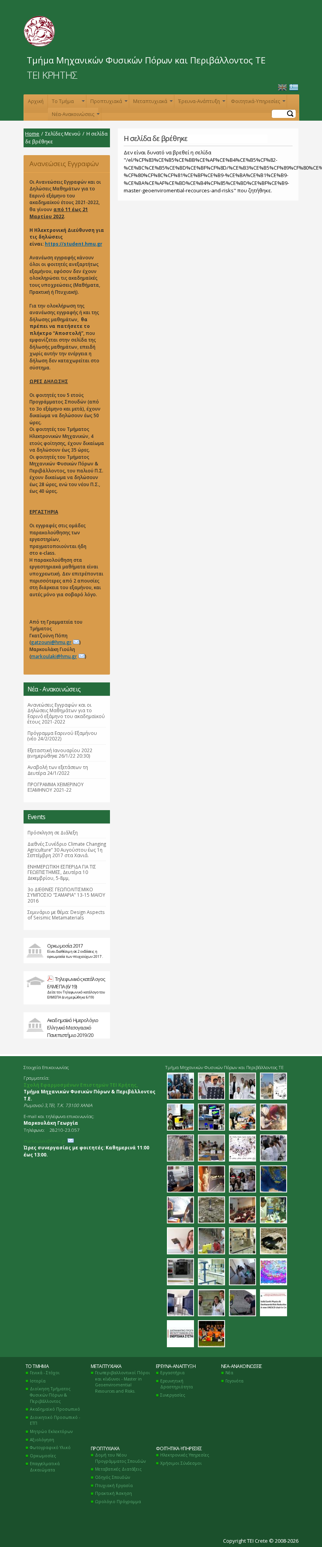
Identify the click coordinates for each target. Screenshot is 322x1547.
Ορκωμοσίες (43, 1455)
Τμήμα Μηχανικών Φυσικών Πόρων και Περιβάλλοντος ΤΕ (146, 60)
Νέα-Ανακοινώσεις (75, 116)
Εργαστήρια (172, 1372)
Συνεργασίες (172, 1395)
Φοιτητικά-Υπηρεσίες (257, 103)
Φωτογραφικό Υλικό (50, 1447)
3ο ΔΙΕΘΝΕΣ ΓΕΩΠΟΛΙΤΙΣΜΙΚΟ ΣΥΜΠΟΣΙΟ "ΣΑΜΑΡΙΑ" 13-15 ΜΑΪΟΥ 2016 (66, 895)
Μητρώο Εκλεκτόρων (51, 1431)
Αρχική (36, 101)
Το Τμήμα (67, 103)
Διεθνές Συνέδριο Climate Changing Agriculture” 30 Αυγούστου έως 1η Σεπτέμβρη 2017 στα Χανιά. (66, 849)
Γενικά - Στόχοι (45, 1372)
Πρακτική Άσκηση (113, 1493)
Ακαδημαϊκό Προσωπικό (55, 1409)
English (282, 87)
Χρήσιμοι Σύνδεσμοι (181, 1463)
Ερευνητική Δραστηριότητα (176, 1384)
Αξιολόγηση (42, 1439)
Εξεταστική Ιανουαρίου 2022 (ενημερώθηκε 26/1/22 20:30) (59, 753)
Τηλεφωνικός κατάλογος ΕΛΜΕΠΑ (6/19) (76, 982)
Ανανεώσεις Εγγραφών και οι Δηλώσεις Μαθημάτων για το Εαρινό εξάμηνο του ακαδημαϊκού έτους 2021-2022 (65, 166)
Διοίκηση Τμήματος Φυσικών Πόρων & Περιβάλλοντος (50, 1395)
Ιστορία (38, 1381)
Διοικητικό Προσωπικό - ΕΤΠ (55, 1420)
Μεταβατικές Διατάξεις (118, 1469)
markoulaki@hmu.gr (54, 656)
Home (32, 133)
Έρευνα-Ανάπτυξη (201, 103)
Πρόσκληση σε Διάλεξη (52, 832)
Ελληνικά (293, 87)
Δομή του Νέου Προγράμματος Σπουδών (120, 1458)
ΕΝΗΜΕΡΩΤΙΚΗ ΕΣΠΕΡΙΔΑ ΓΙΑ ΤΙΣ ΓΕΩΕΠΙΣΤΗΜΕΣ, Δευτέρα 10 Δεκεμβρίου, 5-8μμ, (61, 872)
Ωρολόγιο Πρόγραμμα (118, 1501)
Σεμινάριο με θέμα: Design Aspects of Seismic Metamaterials (66, 915)
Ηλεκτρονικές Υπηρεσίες (184, 1455)
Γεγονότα (234, 1381)
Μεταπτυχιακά (152, 103)
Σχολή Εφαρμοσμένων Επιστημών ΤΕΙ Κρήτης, (81, 1085)
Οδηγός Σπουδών (112, 1477)
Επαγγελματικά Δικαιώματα (45, 1467)
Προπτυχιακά (108, 103)
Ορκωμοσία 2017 (64, 945)
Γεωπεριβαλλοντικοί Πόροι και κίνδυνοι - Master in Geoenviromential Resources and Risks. (122, 1382)
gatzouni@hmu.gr (51, 642)
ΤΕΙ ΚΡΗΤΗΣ (52, 75)
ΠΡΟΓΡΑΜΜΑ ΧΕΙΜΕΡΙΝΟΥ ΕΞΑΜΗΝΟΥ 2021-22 (55, 787)
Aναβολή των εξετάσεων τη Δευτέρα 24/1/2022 (57, 770)
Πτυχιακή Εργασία (114, 1485)
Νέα (229, 1372)
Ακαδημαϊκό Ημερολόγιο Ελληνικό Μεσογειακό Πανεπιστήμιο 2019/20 (72, 1028)
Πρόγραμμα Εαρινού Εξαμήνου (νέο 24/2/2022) (62, 736)
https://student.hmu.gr (73, 244)
